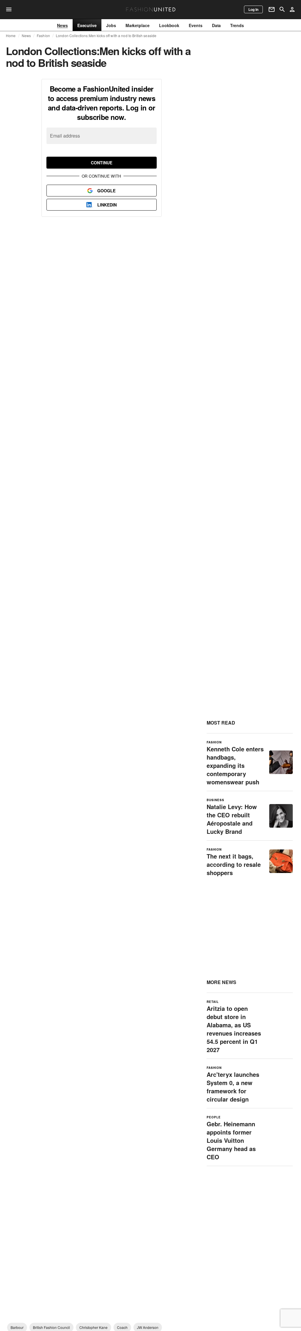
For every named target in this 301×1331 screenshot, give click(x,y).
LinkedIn (107, 205)
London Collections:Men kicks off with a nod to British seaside (106, 36)
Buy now (228, 134)
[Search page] (282, 9)
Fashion (43, 36)
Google (106, 191)
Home (11, 36)
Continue (101, 163)
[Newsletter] (271, 9)
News (26, 36)
